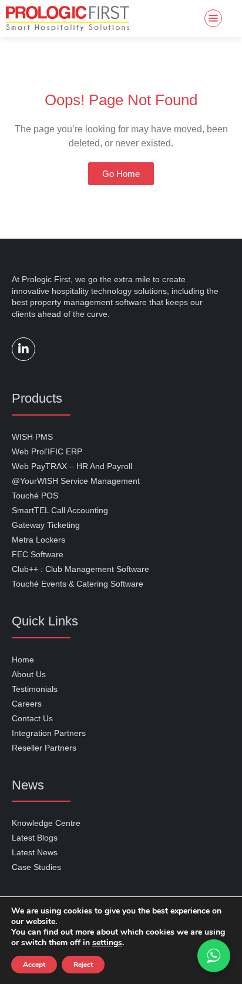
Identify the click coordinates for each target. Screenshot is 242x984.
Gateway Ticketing (46, 525)
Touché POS (35, 495)
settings (107, 943)
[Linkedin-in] (23, 349)
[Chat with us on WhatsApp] (213, 955)
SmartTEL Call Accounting (60, 510)
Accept (34, 964)
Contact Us (32, 718)
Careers (27, 703)
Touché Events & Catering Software (77, 583)
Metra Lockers (38, 539)
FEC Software (37, 554)
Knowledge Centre (46, 823)
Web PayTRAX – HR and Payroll (72, 466)
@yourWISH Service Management (76, 481)
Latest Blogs (35, 837)
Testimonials (35, 689)
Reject (83, 964)
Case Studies (36, 867)
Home (23, 659)
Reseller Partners (44, 747)
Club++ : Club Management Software (80, 569)
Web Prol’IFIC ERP (47, 451)
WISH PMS (32, 436)
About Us (29, 674)
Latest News (35, 852)
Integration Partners (49, 733)
